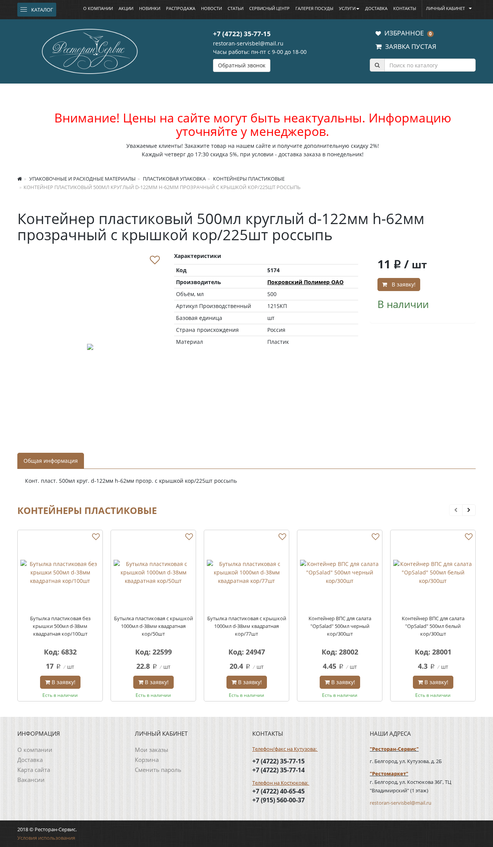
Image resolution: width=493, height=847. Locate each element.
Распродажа (180, 8)
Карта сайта (33, 769)
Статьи (235, 8)
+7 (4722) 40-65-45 (278, 791)
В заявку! (402, 284)
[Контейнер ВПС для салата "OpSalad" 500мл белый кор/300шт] (433, 572)
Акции (126, 8)
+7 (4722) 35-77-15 (242, 33)
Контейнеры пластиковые (248, 178)
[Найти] (377, 65)
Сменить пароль (158, 769)
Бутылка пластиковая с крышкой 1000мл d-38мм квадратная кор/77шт (246, 626)
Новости (211, 8)
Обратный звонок (241, 65)
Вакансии (31, 779)
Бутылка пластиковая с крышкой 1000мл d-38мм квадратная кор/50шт (153, 626)
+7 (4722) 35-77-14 (278, 770)
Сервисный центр (269, 8)
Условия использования (46, 837)
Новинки (149, 8)
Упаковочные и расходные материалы (82, 178)
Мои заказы (151, 749)
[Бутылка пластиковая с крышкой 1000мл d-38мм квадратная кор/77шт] (246, 572)
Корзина (147, 759)
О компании (98, 8)
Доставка (376, 8)
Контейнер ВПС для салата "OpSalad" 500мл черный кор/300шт (340, 626)
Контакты (404, 8)
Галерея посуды (314, 8)
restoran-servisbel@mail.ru (248, 43)
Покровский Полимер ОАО (305, 282)
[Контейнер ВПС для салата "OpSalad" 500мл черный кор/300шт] (339, 572)
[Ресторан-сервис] (90, 50)
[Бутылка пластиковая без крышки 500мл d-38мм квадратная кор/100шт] (60, 572)
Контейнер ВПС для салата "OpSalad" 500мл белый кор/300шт (433, 626)
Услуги (347, 8)
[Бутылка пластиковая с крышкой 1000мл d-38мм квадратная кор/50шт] (153, 572)
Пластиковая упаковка (174, 178)
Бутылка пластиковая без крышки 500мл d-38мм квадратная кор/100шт (60, 626)
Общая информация (50, 460)
